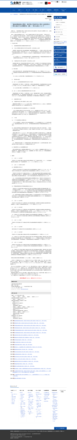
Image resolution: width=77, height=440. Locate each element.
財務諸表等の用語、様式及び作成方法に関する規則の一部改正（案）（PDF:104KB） (29, 323)
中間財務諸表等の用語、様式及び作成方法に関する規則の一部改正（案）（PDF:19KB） (30, 327)
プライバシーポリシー (23, 431)
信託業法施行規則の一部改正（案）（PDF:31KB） (23, 354)
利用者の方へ (23, 408)
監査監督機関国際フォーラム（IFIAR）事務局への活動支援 (55, 403)
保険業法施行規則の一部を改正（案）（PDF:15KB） (23, 349)
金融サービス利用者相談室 (60, 22)
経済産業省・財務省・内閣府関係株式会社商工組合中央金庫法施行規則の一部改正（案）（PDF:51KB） (32, 368)
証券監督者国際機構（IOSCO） (55, 417)
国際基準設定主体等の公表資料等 (55, 406)
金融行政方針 (31, 394)
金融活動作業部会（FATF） (55, 419)
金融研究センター (31, 413)
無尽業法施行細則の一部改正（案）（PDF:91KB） (23, 339)
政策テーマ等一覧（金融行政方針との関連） (31, 402)
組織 (11, 392)
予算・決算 (13, 400)
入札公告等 (58, 36)
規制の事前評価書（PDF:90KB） (20, 378)
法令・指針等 (42, 9)
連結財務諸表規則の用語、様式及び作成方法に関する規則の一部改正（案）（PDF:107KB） (30, 320)
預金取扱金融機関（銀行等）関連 (46, 395)
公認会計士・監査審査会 (62, 74)
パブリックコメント (59, 29)
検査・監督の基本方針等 (38, 395)
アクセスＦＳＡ (63, 10)
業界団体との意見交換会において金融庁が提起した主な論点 (23, 413)
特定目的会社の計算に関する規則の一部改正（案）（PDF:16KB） (26, 356)
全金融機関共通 (46, 392)
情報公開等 (58, 27)
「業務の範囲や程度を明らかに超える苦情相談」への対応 (60, 42)
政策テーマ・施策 (30, 399)
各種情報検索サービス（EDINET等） (54, 431)
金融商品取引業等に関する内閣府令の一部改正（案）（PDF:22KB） (26, 361)
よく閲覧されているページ (23, 416)
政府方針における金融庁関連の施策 (31, 396)
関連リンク (58, 63)
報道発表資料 (16, 14)
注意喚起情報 (23, 410)
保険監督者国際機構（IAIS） (55, 414)
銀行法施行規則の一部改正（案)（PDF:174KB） (23, 342)
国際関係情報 (56, 9)
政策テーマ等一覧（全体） (31, 405)
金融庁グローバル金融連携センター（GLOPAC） (55, 398)
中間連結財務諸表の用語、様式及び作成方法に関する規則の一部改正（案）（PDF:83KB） (30, 325)
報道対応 (21, 392)
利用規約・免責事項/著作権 (14, 431)
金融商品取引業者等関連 (46, 399)
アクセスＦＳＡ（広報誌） (23, 401)
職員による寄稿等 (23, 407)
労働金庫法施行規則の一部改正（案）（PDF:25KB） (23, 363)
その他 (54, 421)
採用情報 (57, 39)
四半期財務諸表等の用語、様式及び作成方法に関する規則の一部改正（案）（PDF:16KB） (30, 332)
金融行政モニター (59, 24)
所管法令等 (37, 392)
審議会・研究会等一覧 (31, 409)
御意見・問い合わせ (43, 431)
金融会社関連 (46, 401)
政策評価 (13, 402)
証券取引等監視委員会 (61, 70)
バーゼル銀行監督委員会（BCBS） (55, 411)
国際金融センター (55, 395)
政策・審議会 (35, 9)
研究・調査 (29, 411)
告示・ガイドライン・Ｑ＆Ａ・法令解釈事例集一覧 (39, 413)
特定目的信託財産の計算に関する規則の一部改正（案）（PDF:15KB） (26, 351)
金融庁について (21, 9)
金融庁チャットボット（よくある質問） (60, 55)
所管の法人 (13, 399)
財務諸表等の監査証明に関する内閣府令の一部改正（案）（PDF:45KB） (27, 337)
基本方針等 (29, 392)
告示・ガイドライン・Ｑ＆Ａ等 (38, 410)
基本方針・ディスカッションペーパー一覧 (39, 397)
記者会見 (22, 395)
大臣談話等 (22, 397)
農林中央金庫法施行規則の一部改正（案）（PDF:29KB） (24, 366)
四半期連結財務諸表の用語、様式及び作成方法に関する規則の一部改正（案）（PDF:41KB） (30, 330)
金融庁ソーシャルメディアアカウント (61, 60)
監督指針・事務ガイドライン (38, 401)
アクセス (38, 431)
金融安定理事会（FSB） (55, 409)
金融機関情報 (49, 9)
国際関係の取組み (55, 392)
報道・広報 (28, 9)
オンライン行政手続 (59, 34)
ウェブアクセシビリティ (32, 431)
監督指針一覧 (39, 403)
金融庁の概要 (14, 396)
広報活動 (21, 398)
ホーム (14, 10)
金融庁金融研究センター (62, 67)
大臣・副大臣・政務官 (14, 395)
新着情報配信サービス (60, 47)
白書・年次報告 (23, 402)
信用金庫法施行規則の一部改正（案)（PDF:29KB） (23, 344)
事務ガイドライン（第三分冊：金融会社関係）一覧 (39, 406)
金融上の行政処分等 (38, 417)
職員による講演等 (23, 405)
